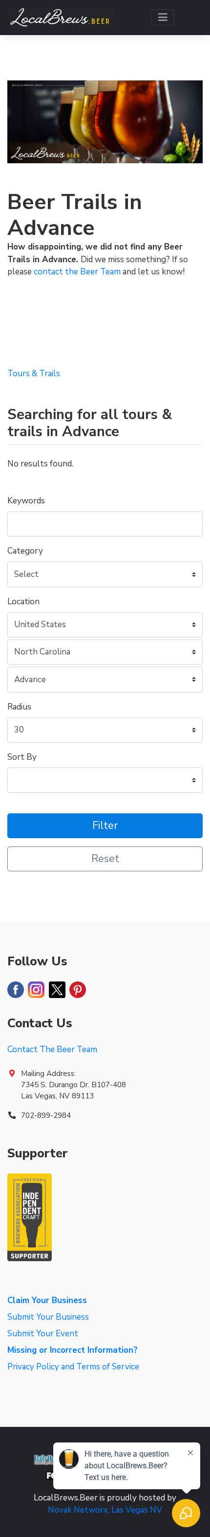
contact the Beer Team (77, 271)
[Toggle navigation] (162, 17)
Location (23, 601)
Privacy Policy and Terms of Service (73, 1366)
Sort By (22, 757)
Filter (105, 826)
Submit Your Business (48, 1317)
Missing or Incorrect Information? (72, 1350)
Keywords (26, 500)
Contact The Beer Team (52, 1049)
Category (25, 551)
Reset (105, 859)
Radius (19, 706)
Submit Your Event (42, 1333)
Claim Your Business (47, 1300)
